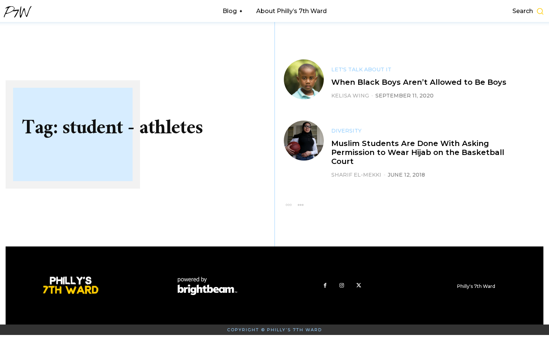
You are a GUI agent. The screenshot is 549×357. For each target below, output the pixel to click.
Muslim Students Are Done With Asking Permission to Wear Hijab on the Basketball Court (417, 152)
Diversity (346, 130)
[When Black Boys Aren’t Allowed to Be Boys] (304, 79)
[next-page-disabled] (300, 204)
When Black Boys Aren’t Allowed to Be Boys (418, 82)
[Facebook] (325, 285)
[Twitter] (358, 285)
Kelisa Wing (350, 95)
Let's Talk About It (361, 69)
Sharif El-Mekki (356, 174)
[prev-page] (288, 204)
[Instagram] (341, 285)
